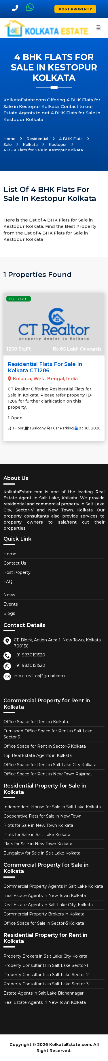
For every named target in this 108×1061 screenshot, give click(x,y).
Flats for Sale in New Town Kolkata (37, 843)
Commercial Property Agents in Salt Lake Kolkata (53, 886)
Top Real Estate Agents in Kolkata (37, 755)
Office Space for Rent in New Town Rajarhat (47, 774)
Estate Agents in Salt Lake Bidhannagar (43, 993)
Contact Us (14, 563)
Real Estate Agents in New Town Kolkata (44, 895)
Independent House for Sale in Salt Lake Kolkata (52, 806)
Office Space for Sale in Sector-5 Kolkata (43, 923)
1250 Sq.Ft (18, 349)
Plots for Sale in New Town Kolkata (38, 825)
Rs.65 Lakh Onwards (77, 349)
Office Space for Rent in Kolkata (35, 721)
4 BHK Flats (71, 138)
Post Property (75, 9)
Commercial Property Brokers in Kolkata (43, 914)
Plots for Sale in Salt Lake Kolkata (36, 834)
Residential (37, 138)
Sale (7, 144)
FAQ (7, 581)
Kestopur (58, 144)
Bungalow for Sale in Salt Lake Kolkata (41, 853)
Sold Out (18, 299)
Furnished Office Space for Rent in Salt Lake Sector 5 (47, 734)
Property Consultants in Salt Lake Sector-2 (46, 974)
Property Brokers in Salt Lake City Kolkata (45, 956)
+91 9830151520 (29, 655)
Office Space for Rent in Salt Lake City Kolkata (49, 764)
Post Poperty (17, 572)
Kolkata (30, 144)
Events (10, 604)
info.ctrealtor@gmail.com (39, 675)
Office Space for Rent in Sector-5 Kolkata (44, 746)
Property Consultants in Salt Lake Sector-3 (46, 983)
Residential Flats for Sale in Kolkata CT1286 (45, 367)
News (9, 594)
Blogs (9, 613)
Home (9, 138)
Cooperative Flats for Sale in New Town (42, 816)
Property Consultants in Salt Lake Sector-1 (45, 965)
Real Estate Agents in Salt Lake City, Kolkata (48, 904)
